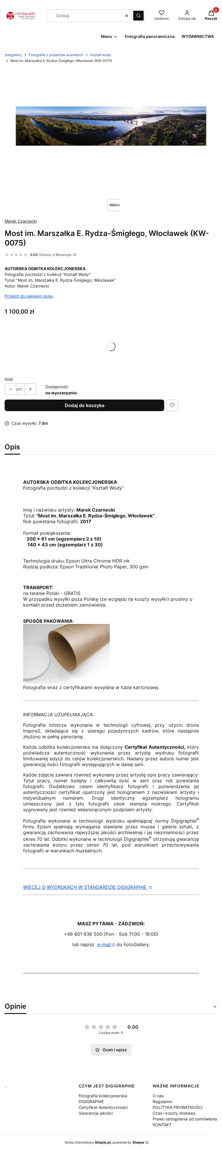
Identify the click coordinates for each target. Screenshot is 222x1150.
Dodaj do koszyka (84, 405)
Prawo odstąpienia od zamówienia (185, 1118)
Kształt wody (100, 55)
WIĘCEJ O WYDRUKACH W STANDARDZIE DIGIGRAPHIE (85, 887)
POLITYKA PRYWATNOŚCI (178, 1107)
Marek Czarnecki (21, 221)
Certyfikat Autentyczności (103, 1107)
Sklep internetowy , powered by (104, 1142)
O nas (158, 1095)
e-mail (104, 944)
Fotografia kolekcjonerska (103, 1095)
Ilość (9, 379)
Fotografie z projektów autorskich (56, 55)
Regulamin (162, 1101)
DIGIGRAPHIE (91, 1101)
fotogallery (13, 55)
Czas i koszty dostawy (174, 1113)
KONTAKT (162, 1124)
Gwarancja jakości (96, 1113)
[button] (138, 16)
